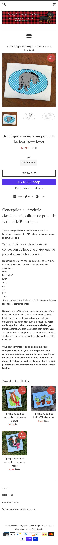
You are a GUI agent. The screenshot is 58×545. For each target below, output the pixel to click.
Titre (28, 158)
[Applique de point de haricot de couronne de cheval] (14, 398)
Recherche (7, 495)
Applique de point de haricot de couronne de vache (14, 462)
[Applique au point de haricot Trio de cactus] (43, 398)
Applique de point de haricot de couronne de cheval (14, 417)
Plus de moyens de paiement (29, 188)
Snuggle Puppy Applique (33, 526)
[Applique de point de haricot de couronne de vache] (14, 443)
